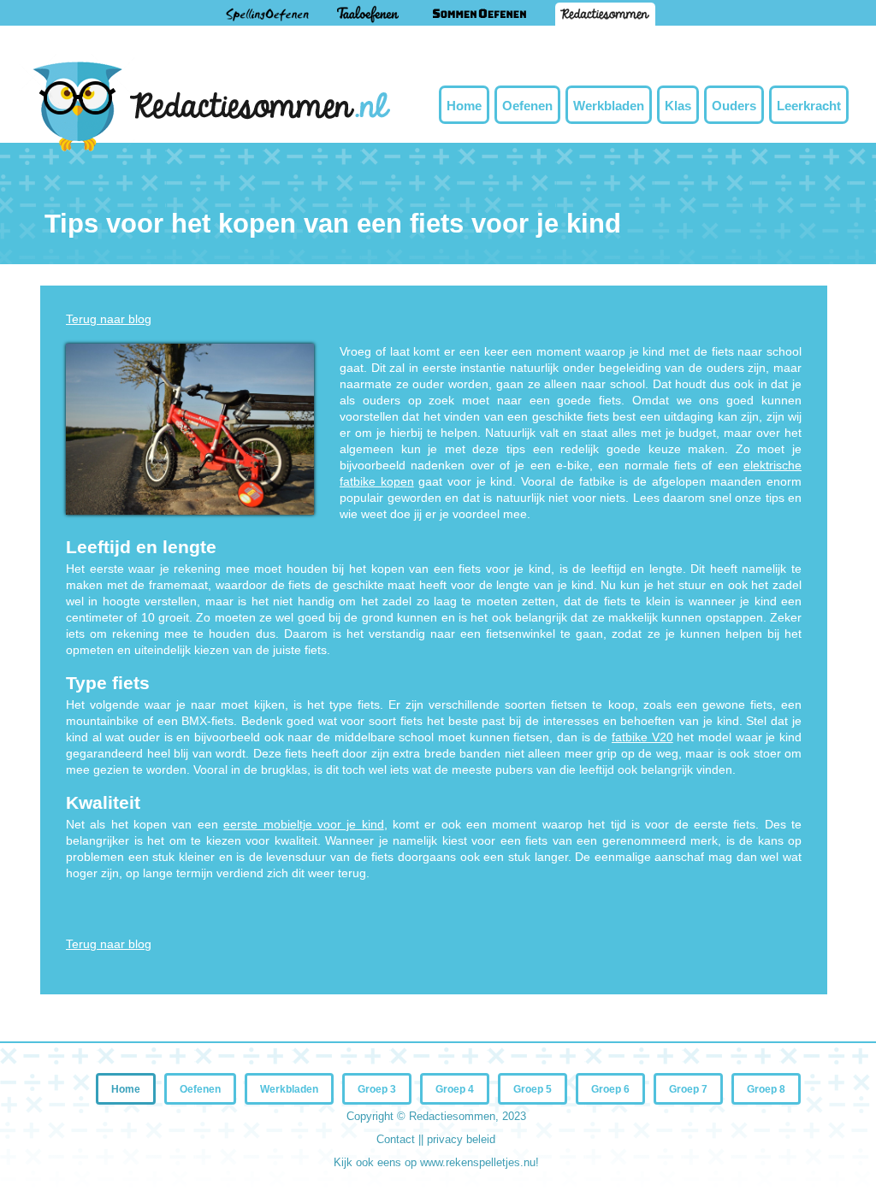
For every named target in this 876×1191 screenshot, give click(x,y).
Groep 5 (532, 1089)
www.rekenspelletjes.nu (478, 1162)
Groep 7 (688, 1089)
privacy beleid (461, 1139)
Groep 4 (454, 1089)
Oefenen (527, 105)
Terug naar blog (108, 319)
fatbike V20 (642, 737)
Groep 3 (377, 1089)
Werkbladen (608, 105)
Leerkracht (809, 105)
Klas (678, 105)
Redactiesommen (452, 1116)
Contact (397, 1139)
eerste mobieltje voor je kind (303, 824)
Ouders (734, 105)
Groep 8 (766, 1089)
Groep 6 (610, 1089)
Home (464, 105)
